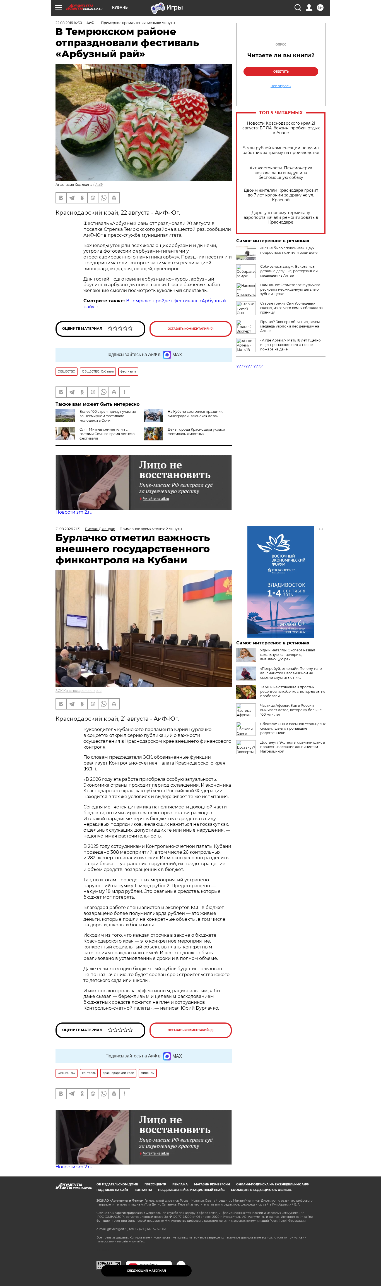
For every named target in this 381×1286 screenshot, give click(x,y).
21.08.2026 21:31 (68, 529)
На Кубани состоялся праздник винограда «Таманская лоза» (195, 413)
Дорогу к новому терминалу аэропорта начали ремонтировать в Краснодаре (281, 217)
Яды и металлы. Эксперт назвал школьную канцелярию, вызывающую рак (287, 654)
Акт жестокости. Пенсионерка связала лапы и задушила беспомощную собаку (281, 173)
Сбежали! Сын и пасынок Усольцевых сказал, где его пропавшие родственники (292, 728)
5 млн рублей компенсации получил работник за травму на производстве (280, 150)
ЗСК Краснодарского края (79, 691)
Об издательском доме (117, 1184)
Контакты (143, 1190)
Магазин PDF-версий (212, 1184)
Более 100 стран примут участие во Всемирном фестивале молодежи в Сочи (107, 416)
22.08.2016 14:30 (69, 23)
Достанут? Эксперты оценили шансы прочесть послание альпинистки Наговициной (292, 746)
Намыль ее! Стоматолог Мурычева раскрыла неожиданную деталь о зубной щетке (290, 289)
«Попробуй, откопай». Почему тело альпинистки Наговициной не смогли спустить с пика (291, 673)
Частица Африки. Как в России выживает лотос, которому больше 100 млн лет (291, 709)
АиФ (99, 184)
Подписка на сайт (112, 1190)
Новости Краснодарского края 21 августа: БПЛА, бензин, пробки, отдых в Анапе (281, 128)
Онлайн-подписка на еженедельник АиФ (272, 1184)
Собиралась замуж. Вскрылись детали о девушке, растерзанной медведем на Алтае (289, 270)
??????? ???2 (249, 366)
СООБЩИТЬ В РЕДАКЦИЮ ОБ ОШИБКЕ (261, 1190)
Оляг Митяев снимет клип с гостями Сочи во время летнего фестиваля (107, 433)
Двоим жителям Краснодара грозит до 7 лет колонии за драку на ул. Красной (281, 195)
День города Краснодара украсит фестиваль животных (197, 431)
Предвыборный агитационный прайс (191, 1190)
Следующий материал (146, 1271)
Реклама (180, 1184)
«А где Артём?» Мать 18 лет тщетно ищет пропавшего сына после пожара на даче (290, 344)
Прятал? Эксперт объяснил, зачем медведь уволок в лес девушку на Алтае (290, 326)
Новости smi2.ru (74, 512)
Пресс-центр (155, 1184)
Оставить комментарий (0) (191, 329)
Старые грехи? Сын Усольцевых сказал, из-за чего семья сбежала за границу (291, 307)
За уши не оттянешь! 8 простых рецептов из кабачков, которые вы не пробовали (292, 691)
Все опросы (281, 86)
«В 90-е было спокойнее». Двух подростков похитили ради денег (289, 250)
